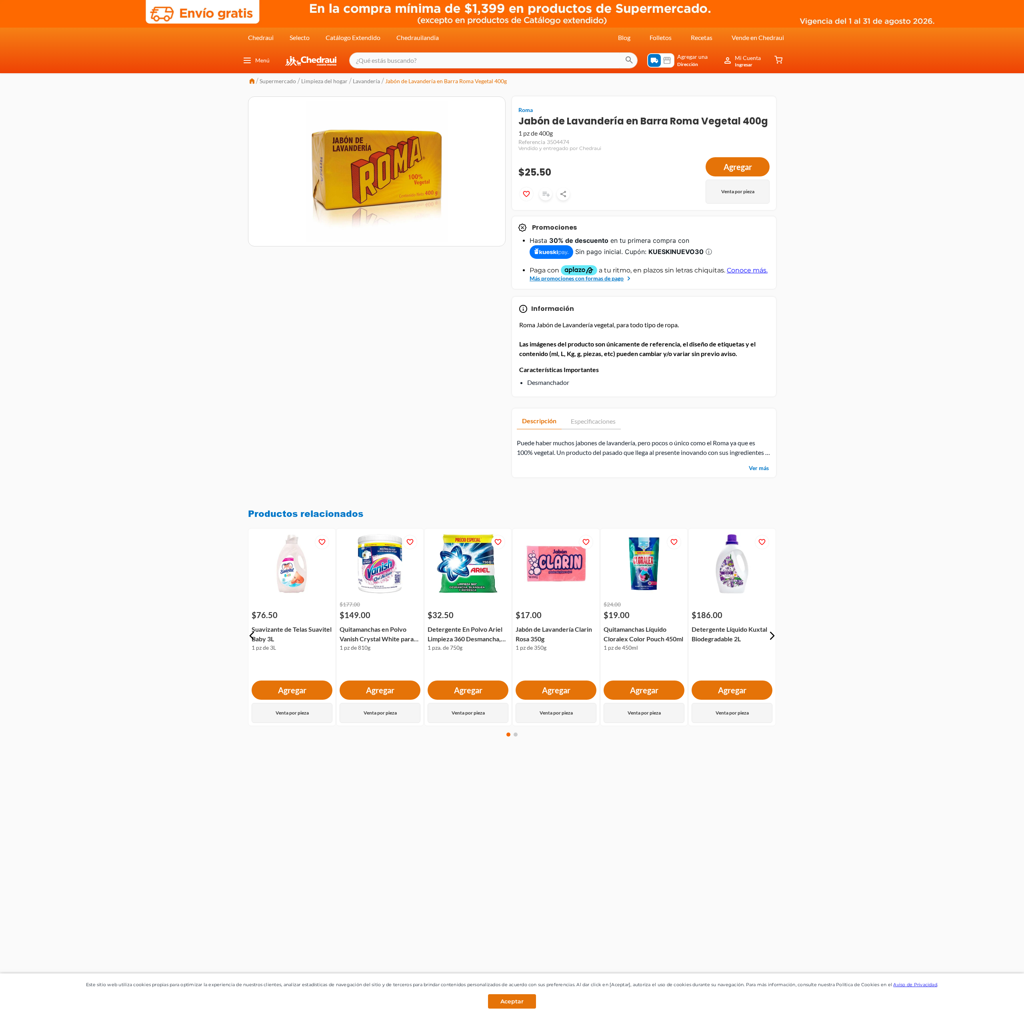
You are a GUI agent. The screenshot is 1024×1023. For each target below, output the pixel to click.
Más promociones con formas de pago (577, 278)
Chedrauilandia (417, 37)
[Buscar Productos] (629, 60)
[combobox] (493, 60)
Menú (262, 60)
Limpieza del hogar (324, 81)
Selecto (300, 37)
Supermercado (278, 81)
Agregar (738, 167)
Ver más (759, 467)
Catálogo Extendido (353, 37)
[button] (252, 636)
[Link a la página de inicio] (252, 82)
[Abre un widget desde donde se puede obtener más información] (991, 1009)
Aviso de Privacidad (915, 984)
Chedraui (261, 37)
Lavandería (366, 81)
